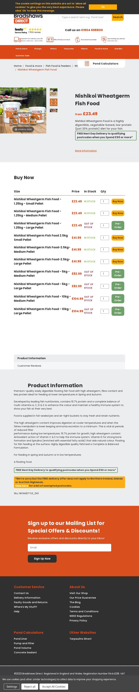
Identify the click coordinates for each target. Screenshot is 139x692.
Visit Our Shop (79, 593)
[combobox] (85, 17)
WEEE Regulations (81, 616)
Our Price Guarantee (83, 597)
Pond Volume (22, 648)
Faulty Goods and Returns (30, 602)
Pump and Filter (24, 643)
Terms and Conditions (84, 611)
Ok (103, 7)
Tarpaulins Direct (81, 638)
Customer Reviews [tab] (29, 365)
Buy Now (118, 201)
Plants (84, 48)
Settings (12, 686)
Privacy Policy (78, 620)
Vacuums (69, 48)
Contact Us (21, 593)
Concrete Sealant (25, 652)
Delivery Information (27, 597)
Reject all (29, 686)
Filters (53, 48)
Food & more (101, 48)
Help (16, 611)
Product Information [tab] (31, 358)
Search (118, 17)
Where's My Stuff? (25, 607)
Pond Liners (21, 48)
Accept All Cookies (53, 686)
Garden (118, 48)
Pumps (38, 48)
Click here (21, 485)
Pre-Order (118, 225)
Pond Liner (20, 638)
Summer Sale (22, 55)
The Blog (75, 602)
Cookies (75, 607)
